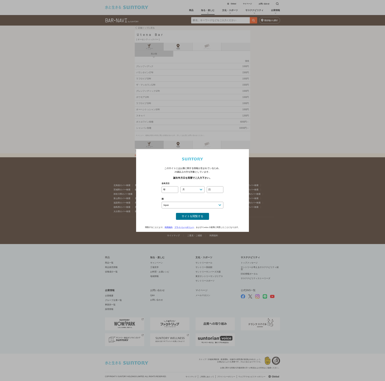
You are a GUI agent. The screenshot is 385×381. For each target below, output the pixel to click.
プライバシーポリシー (184, 227)
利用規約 (168, 227)
